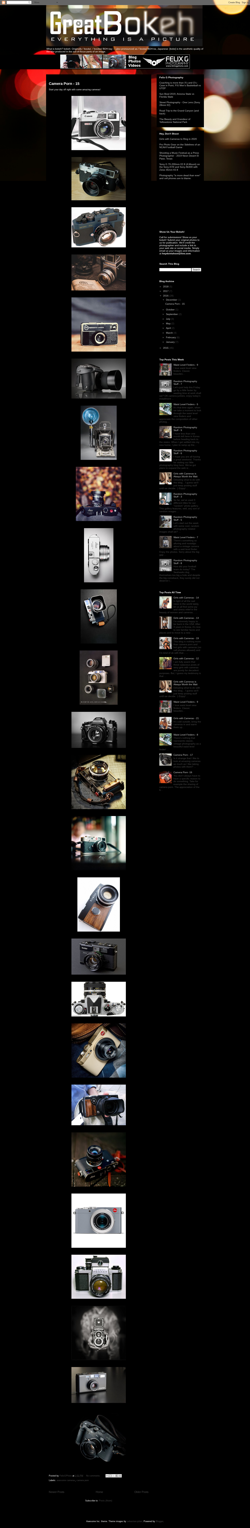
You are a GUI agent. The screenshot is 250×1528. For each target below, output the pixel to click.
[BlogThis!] (110, 1476)
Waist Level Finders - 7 (185, 537)
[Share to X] (113, 1476)
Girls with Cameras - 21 (186, 718)
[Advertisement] (176, 205)
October (170, 309)
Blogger (159, 1521)
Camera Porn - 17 (183, 754)
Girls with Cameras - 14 (186, 597)
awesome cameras (66, 1480)
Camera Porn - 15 (64, 84)
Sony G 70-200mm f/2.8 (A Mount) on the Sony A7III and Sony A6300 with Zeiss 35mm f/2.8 (179, 167)
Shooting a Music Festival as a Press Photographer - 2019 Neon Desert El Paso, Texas (179, 155)
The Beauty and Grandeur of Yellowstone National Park (174, 120)
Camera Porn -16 (182, 772)
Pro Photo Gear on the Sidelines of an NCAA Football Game (179, 146)
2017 (166, 291)
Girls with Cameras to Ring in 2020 (178, 139)
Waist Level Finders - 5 (185, 404)
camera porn (83, 1480)
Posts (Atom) (105, 1500)
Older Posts (141, 1492)
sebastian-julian (134, 1521)
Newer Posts (56, 1492)
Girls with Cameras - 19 (186, 638)
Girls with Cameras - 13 (186, 618)
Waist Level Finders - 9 (185, 364)
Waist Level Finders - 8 (185, 734)
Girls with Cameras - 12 (186, 658)
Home (99, 1492)
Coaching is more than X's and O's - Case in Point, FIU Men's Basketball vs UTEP (180, 85)
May (168, 323)
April (168, 328)
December (172, 299)
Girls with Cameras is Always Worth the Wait (185, 475)
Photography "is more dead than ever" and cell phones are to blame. (180, 177)
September (172, 314)
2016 (166, 295)
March (169, 332)
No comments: (93, 1475)
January (170, 342)
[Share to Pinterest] (120, 1476)
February (171, 337)
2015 (166, 348)
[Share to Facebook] (117, 1476)
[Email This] (107, 1476)
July (168, 319)
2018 (166, 286)
